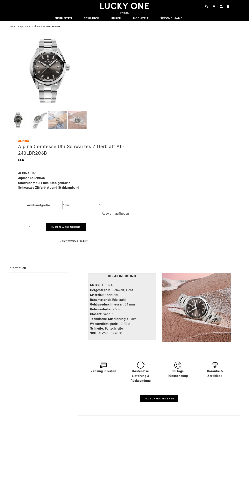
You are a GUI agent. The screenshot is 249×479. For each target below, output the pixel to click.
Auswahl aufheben (115, 213)
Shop (20, 26)
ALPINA (23, 141)
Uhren (28, 26)
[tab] (122, 276)
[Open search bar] (207, 6)
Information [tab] (17, 268)
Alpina (37, 26)
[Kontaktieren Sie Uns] (214, 6)
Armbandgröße (38, 205)
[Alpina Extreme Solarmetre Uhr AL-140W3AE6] (59, 439)
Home (12, 26)
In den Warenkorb (65, 227)
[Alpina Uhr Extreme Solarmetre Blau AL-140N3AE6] (175, 439)
